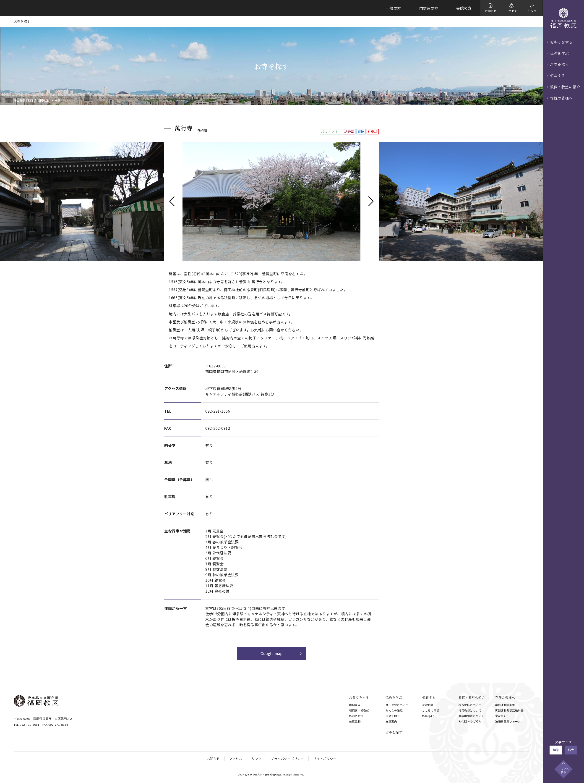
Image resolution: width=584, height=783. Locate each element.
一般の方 (393, 8)
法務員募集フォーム (508, 721)
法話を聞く (393, 716)
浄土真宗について (397, 705)
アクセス (235, 758)
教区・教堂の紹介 (565, 86)
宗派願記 (500, 716)
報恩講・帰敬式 (359, 710)
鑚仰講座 (354, 705)
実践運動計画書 (505, 705)
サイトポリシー (324, 758)
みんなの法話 (394, 710)
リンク (257, 758)
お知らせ (213, 758)
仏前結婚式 (356, 716)
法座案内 (391, 721)
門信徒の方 (428, 8)
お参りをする (561, 42)
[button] (172, 201)
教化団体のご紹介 (470, 721)
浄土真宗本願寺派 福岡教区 (31, 100)
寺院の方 (463, 8)
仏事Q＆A (428, 716)
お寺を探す (559, 64)
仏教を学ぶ (559, 53)
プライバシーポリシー (287, 758)
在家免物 (354, 721)
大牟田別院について (471, 716)
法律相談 (427, 705)
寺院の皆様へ (561, 98)
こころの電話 (430, 710)
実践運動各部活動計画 (509, 710)
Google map (271, 653)
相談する (557, 75)
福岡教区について (470, 705)
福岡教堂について (470, 710)
